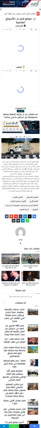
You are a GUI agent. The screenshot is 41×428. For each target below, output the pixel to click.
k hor (27, 137)
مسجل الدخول (20, 296)
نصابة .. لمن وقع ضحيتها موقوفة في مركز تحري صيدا (14, 363)
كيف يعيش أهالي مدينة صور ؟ (14, 402)
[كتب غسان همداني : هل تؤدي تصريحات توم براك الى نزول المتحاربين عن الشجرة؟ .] (33, 411)
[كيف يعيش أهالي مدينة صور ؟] (33, 402)
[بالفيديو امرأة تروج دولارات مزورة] (30, 259)
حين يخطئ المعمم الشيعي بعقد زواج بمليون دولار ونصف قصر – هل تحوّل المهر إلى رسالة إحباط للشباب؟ (14, 390)
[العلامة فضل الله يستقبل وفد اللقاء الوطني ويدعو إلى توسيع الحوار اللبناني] (33, 373)
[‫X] (30, 216)
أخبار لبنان (20, 111)
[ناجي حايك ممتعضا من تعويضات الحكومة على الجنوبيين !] (10, 276)
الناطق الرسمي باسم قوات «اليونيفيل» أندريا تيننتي (21, 205)
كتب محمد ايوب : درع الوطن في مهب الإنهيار (14, 340)
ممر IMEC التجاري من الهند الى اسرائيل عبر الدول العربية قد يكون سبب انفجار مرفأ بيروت (14, 330)
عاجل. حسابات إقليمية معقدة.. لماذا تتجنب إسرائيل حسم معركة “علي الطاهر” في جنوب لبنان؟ (14, 315)
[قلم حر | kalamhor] (20, 3)
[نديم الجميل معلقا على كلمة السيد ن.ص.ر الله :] (30, 276)
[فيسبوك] (34, 216)
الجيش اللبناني (17, 197)
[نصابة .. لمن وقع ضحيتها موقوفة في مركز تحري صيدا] (33, 362)
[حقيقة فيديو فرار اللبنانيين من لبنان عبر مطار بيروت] (10, 259)
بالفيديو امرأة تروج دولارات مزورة (30, 267)
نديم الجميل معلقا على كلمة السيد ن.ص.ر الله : (30, 284)
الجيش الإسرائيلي (31, 197)
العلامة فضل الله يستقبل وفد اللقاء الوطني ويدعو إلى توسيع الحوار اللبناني (14, 375)
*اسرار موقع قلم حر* (14, 422)
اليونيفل (34, 209)
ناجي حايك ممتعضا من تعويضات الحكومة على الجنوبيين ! (11, 284)
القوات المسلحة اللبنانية (17, 201)
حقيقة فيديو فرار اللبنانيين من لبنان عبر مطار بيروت (10, 267)
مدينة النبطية (24, 209)
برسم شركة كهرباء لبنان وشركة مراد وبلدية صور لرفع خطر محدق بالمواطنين (15, 351)
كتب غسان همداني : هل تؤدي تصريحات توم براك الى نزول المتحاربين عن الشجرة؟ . (14, 413)
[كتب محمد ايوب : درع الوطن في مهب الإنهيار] (33, 341)
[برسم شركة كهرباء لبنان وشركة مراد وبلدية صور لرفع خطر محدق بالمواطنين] (33, 349)
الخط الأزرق (33, 201)
